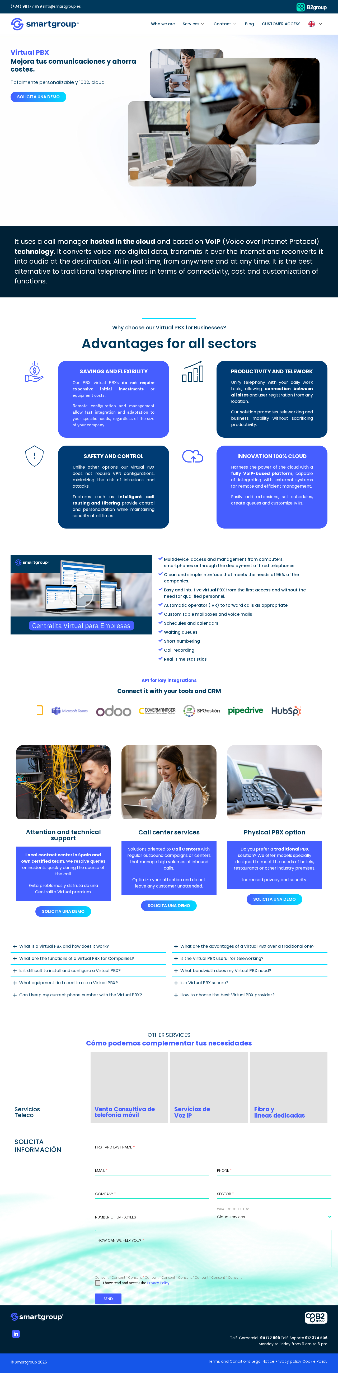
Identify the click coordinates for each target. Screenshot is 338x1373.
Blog (249, 24)
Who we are (163, 24)
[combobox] (274, 1217)
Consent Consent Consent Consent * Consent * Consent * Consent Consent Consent (168, 1277)
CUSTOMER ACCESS (281, 24)
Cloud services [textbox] (231, 1217)
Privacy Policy (158, 1283)
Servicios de (192, 1109)
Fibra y (264, 1109)
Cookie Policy (314, 1361)
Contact (222, 24)
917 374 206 (316, 1338)
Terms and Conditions (229, 1361)
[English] (315, 24)
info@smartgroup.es (62, 6)
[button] (81, 594)
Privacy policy (288, 1361)
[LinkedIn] (16, 1334)
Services (191, 24)
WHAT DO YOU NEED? (232, 1209)
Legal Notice (262, 1361)
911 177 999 (270, 1338)
